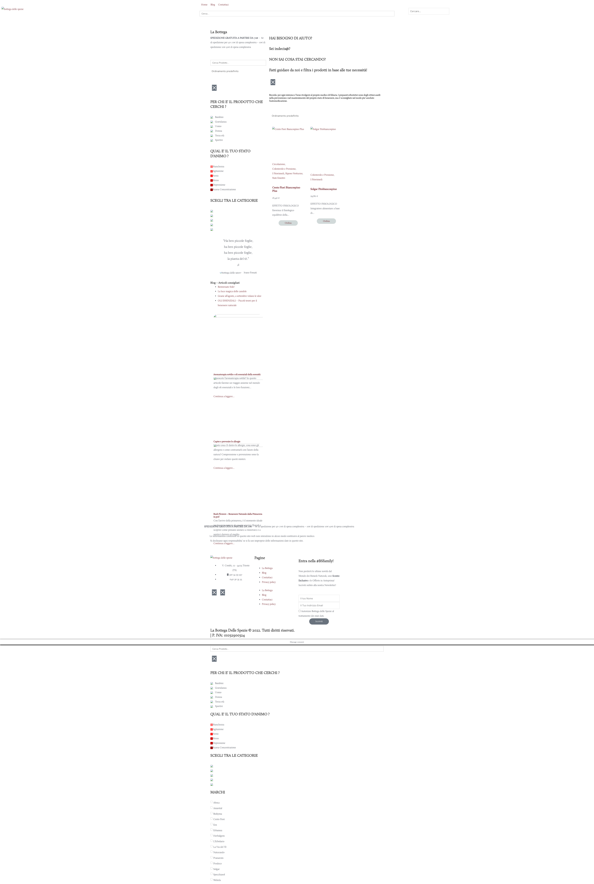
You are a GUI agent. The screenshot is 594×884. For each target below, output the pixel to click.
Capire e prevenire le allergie (226, 441)
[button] (436, 5)
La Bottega (267, 568)
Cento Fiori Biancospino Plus (286, 189)
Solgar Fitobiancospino (323, 189)
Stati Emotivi (278, 177)
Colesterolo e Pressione (284, 168)
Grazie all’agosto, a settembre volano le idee (239, 295)
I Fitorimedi (278, 173)
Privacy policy (269, 582)
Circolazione (278, 164)
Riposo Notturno (293, 173)
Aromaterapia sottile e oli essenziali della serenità (236, 374)
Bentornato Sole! (226, 286)
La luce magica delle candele (232, 291)
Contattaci (267, 577)
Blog (264, 572)
